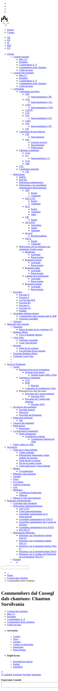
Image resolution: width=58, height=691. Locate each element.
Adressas (17, 321)
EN (8, 48)
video (33, 214)
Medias (16, 468)
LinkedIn (8, 674)
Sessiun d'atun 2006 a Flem (44, 375)
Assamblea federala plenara (26, 313)
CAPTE (29, 110)
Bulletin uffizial (20, 332)
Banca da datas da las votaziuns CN (36, 329)
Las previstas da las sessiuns (32, 351)
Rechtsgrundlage (39, 236)
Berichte (35, 385)
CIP (27, 129)
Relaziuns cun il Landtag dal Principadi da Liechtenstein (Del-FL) (37, 555)
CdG (27, 139)
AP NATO (30, 222)
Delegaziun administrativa (31, 182)
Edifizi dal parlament (23, 417)
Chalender (36, 195)
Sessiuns (17, 345)
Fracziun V (24, 294)
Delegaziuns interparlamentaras (27, 506)
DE (8, 37)
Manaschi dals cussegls (18, 324)
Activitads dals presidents (25, 503)
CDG (27, 99)
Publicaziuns (37, 147)
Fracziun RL (25, 302)
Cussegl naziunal (21, 56)
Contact (10, 32)
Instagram (36, 674)
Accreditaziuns (26, 471)
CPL (27, 171)
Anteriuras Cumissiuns (29, 377)
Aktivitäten (36, 225)
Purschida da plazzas (23, 661)
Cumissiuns (18, 89)
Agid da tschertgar (21, 484)
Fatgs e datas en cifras (23, 444)
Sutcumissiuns (37, 137)
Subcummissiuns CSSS (42, 107)
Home (10, 575)
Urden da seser (26, 70)
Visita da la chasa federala (25, 450)
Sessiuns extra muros (35, 372)
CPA (21, 166)
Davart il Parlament (16, 364)
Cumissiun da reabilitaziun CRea (40, 388)
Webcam (23, 495)
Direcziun (23, 412)
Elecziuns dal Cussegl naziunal (39, 393)
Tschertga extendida (28, 318)
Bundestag (30, 252)
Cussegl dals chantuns (23, 72)
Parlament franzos (33, 260)
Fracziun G (24, 305)
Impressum (18, 647)
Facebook (17, 674)
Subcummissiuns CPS (41, 126)
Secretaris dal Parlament (30, 415)
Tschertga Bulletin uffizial (25, 353)
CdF (27, 134)
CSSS (28, 105)
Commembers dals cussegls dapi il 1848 (38, 316)
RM (9, 45)
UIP (27, 217)
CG (26, 155)
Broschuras (24, 428)
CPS (27, 123)
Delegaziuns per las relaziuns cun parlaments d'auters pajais (34, 247)
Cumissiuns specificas (29, 91)
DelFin (22, 177)
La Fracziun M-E (27, 300)
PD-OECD (24, 530)
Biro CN (23, 59)
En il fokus (18, 482)
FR (8, 40)
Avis (15, 487)
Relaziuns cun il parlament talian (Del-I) (38, 551)
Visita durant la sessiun (29, 460)
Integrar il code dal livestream (27, 498)
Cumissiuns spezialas (29, 169)
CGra (27, 153)
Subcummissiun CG (40, 158)
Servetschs (12, 447)
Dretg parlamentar (27, 433)
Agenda (17, 476)
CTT (27, 113)
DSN (27, 383)
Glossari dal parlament (23, 423)
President (23, 62)
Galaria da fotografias (23, 644)
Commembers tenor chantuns (32, 67)
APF (27, 190)
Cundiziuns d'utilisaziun (30, 492)
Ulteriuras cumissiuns (29, 150)
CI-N (27, 161)
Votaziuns (17, 327)
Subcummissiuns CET (41, 118)
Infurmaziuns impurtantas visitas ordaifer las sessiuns (34, 456)
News (16, 479)
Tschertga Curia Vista (23, 356)
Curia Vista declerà (28, 343)
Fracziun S (24, 297)
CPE (27, 94)
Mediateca (18, 490)
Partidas (22, 310)
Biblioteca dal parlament (24, 474)
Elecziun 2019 (37, 396)
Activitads (35, 254)
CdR (27, 163)
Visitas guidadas (26, 452)
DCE (27, 206)
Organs (10, 54)
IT (8, 43)
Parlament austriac (33, 284)
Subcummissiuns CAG (41, 102)
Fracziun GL (25, 308)
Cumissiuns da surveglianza (32, 131)
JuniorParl (18, 667)
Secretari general (27, 409)
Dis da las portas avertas (30, 463)
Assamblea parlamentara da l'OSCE (36, 519)
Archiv (16, 367)
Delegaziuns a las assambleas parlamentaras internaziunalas (33, 186)
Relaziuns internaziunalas (19, 500)
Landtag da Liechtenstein (37, 276)
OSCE (28, 238)
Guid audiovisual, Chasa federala (34, 466)
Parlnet (10, 30)
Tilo (21, 420)
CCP (27, 380)
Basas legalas (37, 257)
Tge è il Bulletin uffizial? (30, 335)
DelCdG (23, 179)
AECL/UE (30, 198)
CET (27, 115)
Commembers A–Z (28, 64)
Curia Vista (18, 337)
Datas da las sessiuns (29, 348)
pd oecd (28, 233)
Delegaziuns (19, 174)
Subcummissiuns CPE (41, 97)
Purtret (34, 193)
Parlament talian (32, 268)
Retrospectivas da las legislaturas (34, 369)
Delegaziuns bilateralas (24, 532)
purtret (34, 228)
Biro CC (23, 75)
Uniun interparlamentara (30, 511)
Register (17, 559)
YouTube (26, 674)
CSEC (28, 121)
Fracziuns (17, 292)
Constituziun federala (35, 436)
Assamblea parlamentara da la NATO (36, 527)
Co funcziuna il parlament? (25, 431)
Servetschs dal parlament (24, 407)
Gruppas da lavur (39, 142)
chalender (35, 230)
